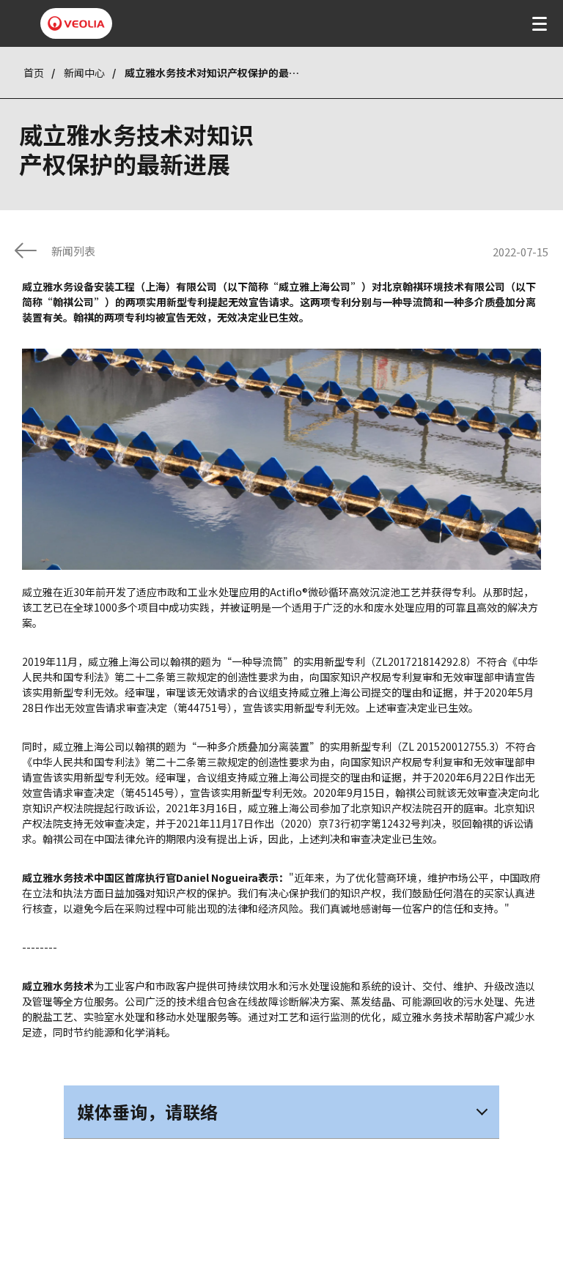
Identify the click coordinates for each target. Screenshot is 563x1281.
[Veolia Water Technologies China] (76, 23)
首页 (33, 72)
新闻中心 (84, 72)
